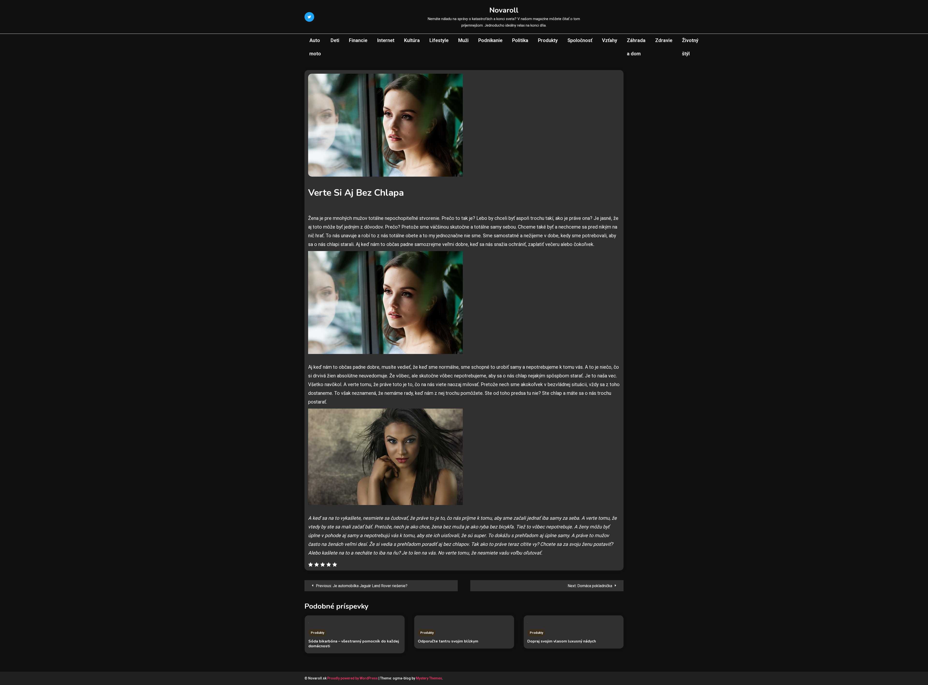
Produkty (548, 40)
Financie (358, 40)
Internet (385, 40)
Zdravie (663, 40)
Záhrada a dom (636, 47)
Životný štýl (690, 47)
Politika (520, 40)
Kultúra (412, 40)
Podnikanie (490, 40)
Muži (463, 40)
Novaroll (503, 10)
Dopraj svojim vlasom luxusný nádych (561, 641)
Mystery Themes (429, 678)
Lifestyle (439, 40)
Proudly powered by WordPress (352, 678)
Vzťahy (609, 40)
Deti (335, 40)
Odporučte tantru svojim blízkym (448, 641)
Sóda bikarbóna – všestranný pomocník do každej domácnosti (353, 644)
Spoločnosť (579, 40)
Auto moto (315, 47)
